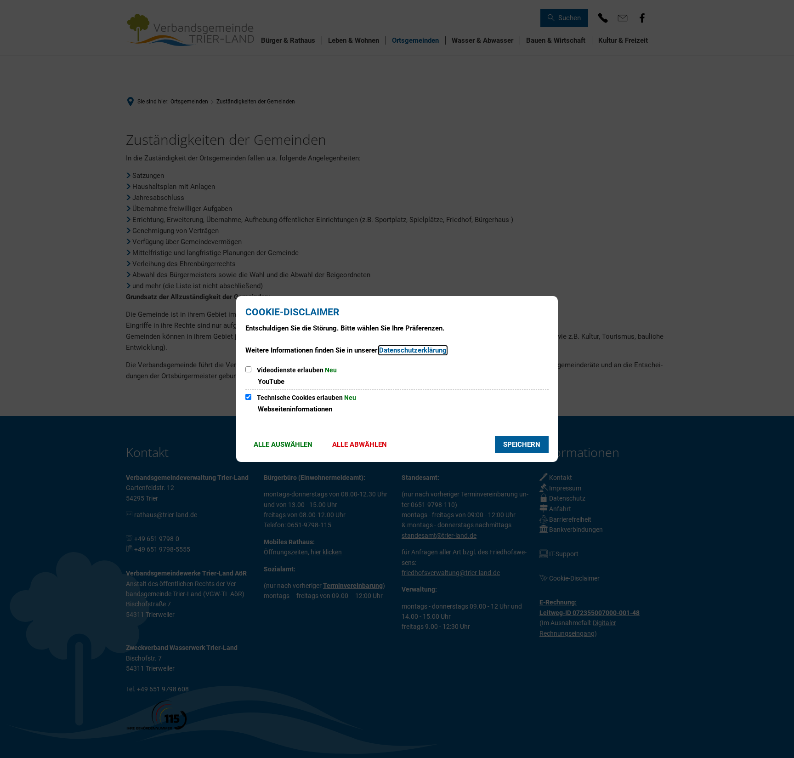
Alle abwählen (359, 444)
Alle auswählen (283, 444)
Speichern (521, 444)
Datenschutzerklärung (413, 350)
